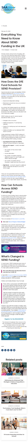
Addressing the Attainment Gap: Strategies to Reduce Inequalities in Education (14, 382)
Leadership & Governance (14, 378)
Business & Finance (14, 432)
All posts (5, 25)
